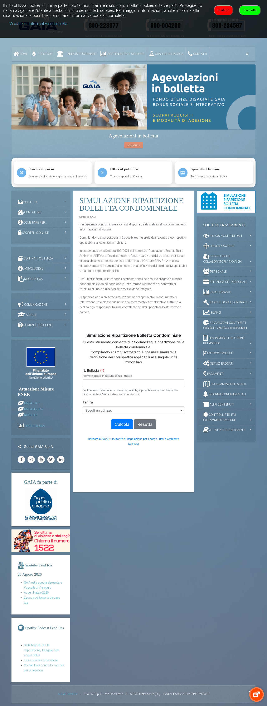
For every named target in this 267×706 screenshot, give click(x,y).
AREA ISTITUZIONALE (81, 54)
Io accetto (250, 10)
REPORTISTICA (35, 425)
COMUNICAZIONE (35, 304)
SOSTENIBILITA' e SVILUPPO (126, 54)
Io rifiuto (223, 10)
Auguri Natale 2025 (36, 592)
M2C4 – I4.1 (32, 403)
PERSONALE (218, 271)
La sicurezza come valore (41, 660)
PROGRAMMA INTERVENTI (228, 383)
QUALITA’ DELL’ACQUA (169, 54)
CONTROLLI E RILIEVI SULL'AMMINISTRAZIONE (219, 417)
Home (23, 54)
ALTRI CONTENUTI (221, 404)
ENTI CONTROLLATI (220, 353)
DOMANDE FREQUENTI (38, 325)
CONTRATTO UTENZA (38, 258)
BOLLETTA (30, 202)
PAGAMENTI (215, 373)
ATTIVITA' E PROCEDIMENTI (227, 429)
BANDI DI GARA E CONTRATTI (228, 302)
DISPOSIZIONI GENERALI (225, 235)
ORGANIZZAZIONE (221, 246)
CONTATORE (32, 212)
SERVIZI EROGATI (221, 363)
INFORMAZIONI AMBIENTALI (227, 394)
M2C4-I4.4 (30, 414)
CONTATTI (200, 54)
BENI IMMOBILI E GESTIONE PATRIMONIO (223, 340)
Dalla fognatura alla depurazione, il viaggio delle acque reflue (41, 650)
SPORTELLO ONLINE (35, 232)
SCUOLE (31, 315)
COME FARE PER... (35, 222)
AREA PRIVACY (67, 694)
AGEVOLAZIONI (33, 268)
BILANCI (215, 312)
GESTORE (46, 54)
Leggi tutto (133, 145)
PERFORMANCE (221, 292)
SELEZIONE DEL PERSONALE (228, 281)
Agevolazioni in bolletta (133, 136)
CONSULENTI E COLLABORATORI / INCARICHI (222, 258)
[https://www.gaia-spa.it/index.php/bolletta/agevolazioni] (133, 97)
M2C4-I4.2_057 (34, 409)
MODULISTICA (33, 279)
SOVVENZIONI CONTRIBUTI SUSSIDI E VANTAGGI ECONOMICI (225, 325)
